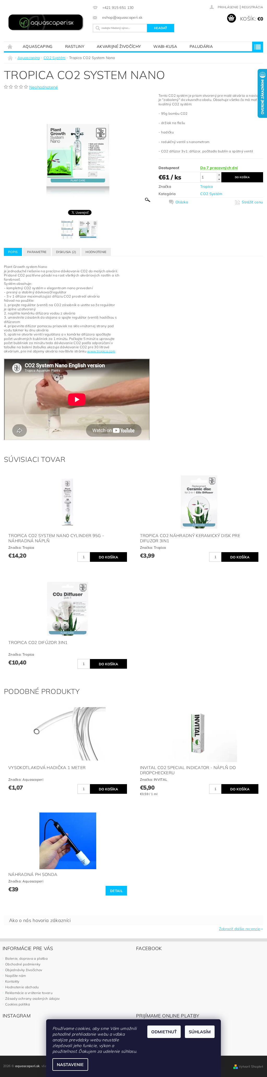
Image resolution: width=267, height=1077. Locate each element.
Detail (116, 891)
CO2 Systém (211, 193)
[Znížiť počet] (219, 179)
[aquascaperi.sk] (47, 23)
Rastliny (74, 46)
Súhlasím (200, 1031)
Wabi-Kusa (165, 46)
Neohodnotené (43, 87)
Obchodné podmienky (23, 964)
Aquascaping (38, 46)
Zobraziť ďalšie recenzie (239, 928)
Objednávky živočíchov (24, 970)
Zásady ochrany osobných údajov (32, 998)
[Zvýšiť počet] (219, 174)
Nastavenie (70, 1064)
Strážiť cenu (252, 202)
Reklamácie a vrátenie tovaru (28, 993)
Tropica (206, 186)
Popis (13, 252)
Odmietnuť (164, 1031)
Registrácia (252, 7)
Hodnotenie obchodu (22, 987)
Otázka (181, 202)
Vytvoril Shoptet (251, 1066)
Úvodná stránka (10, 46)
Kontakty (12, 981)
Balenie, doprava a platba (26, 958)
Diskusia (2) (66, 252)
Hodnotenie (96, 252)
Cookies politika (17, 1004)
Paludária (201, 46)
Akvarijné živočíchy (119, 46)
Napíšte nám (15, 975)
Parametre (37, 252)
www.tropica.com (101, 351)
